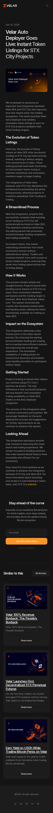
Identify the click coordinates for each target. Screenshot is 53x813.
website (32, 484)
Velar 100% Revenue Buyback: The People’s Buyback (22, 618)
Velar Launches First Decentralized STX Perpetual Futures (26, 685)
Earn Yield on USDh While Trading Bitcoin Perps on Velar (26, 749)
